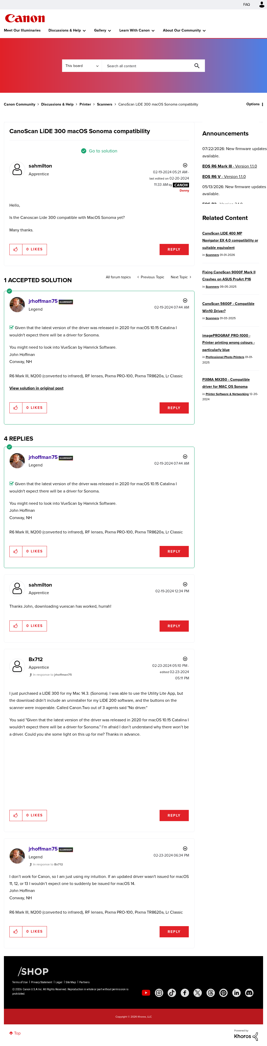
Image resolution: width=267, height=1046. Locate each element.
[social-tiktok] (172, 993)
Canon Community (25, 18)
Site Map (71, 982)
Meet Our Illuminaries (22, 30)
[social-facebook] (185, 993)
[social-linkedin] (236, 993)
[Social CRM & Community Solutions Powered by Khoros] (246, 1035)
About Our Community (182, 30)
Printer (85, 104)
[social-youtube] (146, 993)
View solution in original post (36, 388)
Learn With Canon (134, 30)
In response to (52, 674)
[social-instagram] (159, 993)
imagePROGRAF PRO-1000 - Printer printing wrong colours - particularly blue (228, 343)
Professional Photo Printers (225, 357)
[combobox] (153, 65)
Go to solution (103, 150)
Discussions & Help (64, 30)
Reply (174, 249)
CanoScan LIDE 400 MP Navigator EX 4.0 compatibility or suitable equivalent (230, 240)
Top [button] (17, 1033)
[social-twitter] (197, 993)
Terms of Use (20, 982)
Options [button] (253, 104)
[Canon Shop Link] (30, 971)
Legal (59, 982)
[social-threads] (211, 993)
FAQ (246, 4)
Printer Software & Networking (227, 394)
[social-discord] (249, 993)
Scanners (104, 104)
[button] (16, 249)
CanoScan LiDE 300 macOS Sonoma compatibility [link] (158, 104)
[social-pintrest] (223, 993)
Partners (84, 982)
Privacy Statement (41, 982)
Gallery (100, 30)
